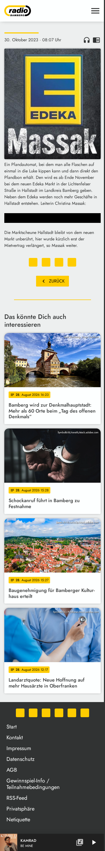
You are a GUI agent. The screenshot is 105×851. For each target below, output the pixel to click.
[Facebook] (33, 713)
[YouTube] (59, 713)
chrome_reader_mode (96, 40)
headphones (86, 40)
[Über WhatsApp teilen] (59, 262)
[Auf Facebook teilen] (33, 262)
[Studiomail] (72, 713)
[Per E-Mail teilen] (72, 262)
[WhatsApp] (20, 713)
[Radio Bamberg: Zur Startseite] (46, 10)
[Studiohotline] (84, 713)
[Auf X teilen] (46, 262)
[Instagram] (46, 713)
